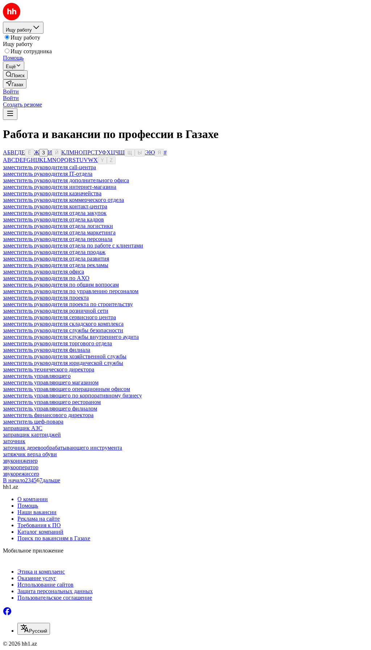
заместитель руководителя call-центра (49, 167)
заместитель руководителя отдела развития (56, 258)
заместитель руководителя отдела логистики (58, 226)
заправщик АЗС (22, 428)
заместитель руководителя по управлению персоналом (70, 291)
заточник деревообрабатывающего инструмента (62, 448)
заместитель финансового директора (48, 415)
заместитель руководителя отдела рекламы (55, 265)
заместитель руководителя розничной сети (55, 311)
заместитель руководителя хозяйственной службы (64, 356)
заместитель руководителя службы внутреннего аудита (71, 337)
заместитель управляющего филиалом (50, 408)
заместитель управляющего (37, 376)
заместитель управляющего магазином (51, 382)
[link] (15, 74)
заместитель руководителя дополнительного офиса (66, 180)
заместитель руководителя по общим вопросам (61, 285)
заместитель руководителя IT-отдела (47, 174)
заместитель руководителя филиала (46, 350)
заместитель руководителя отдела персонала (57, 239)
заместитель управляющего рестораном (52, 402)
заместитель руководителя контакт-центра (55, 206)
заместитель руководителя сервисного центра (59, 317)
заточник (14, 441)
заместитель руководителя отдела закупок (55, 213)
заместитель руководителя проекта (46, 298)
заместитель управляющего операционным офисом (66, 389)
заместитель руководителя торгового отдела (57, 343)
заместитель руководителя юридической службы (63, 363)
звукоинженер (20, 461)
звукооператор (20, 467)
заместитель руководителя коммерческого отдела (63, 200)
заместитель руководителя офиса (43, 271)
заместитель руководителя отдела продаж (54, 252)
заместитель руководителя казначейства (52, 193)
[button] (11, 91)
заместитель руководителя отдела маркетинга (59, 232)
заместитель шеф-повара (33, 421)
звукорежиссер (21, 474)
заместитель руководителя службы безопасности (63, 330)
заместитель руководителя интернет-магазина (59, 187)
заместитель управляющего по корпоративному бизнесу (72, 395)
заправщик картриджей (32, 435)
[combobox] (33, 629)
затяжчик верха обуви (30, 454)
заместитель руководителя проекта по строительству (68, 304)
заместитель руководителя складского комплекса (63, 324)
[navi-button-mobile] (10, 114)
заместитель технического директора (48, 369)
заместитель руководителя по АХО (46, 278)
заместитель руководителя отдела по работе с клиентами (73, 245)
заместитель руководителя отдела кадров (53, 219)
